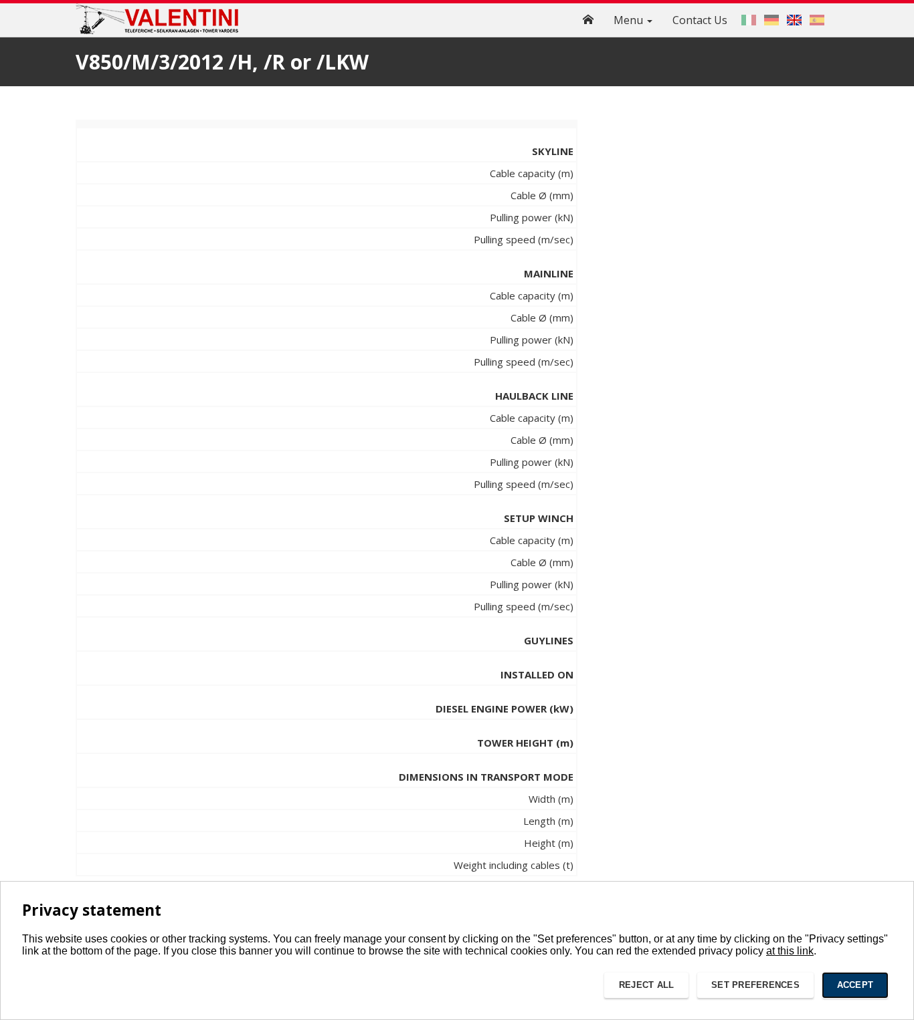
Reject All (646, 985)
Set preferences (755, 985)
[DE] (771, 20)
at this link (790, 951)
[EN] (794, 20)
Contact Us (699, 20)
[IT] (748, 20)
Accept (855, 985)
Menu (630, 20)
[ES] (817, 20)
